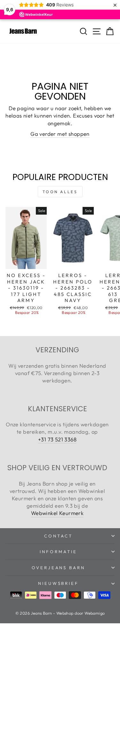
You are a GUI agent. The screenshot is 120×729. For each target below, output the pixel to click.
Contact (58, 535)
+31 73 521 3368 (57, 439)
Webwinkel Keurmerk (57, 513)
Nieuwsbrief (58, 583)
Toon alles (60, 191)
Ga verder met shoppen (60, 133)
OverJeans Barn (58, 567)
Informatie (58, 551)
